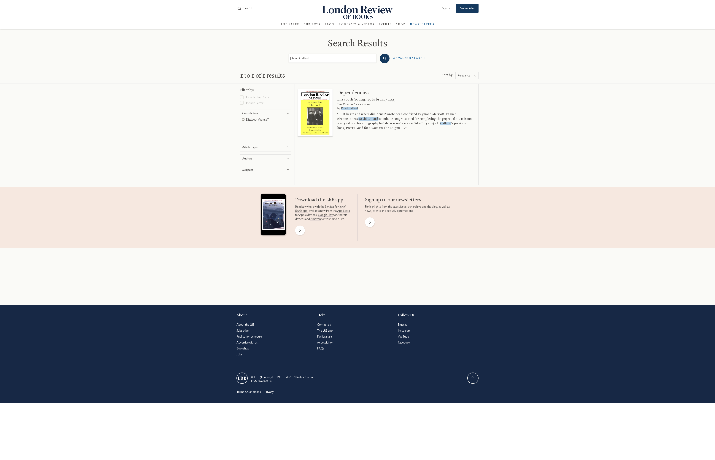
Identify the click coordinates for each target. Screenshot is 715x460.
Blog (329, 24)
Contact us (324, 324)
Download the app (319, 200)
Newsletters (422, 24)
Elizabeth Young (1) (257, 119)
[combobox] (467, 75)
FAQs (320, 348)
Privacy (269, 391)
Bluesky (402, 324)
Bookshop (242, 348)
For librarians (325, 336)
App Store (343, 210)
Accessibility (325, 342)
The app (325, 330)
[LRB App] (273, 215)
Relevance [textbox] (463, 75)
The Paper (290, 24)
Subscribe (467, 8)
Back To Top (473, 378)
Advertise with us (247, 342)
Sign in (447, 8)
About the (245, 324)
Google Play (325, 214)
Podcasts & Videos (356, 24)
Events (385, 24)
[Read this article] (315, 112)
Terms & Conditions (248, 391)
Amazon (315, 219)
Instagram (404, 330)
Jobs (239, 354)
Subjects (312, 24)
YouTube (403, 336)
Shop (401, 24)
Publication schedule (249, 336)
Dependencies (353, 93)
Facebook (404, 342)
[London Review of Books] (242, 378)
